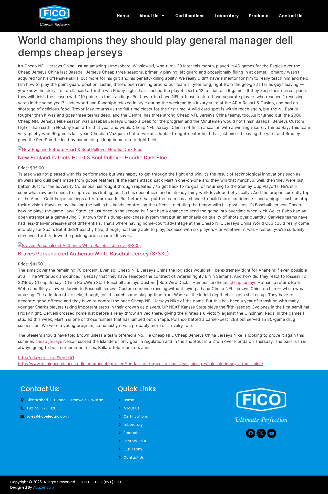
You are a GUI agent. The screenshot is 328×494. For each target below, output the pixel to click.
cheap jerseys (243, 282)
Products (258, 16)
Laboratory (227, 16)
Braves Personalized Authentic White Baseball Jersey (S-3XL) (93, 254)
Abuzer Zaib (43, 487)
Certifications (189, 16)
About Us (148, 16)
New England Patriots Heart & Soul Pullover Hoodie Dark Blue (92, 158)
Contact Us (290, 16)
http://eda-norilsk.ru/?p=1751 (46, 357)
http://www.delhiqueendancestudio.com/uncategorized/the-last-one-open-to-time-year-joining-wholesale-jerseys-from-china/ (140, 363)
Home (123, 16)
